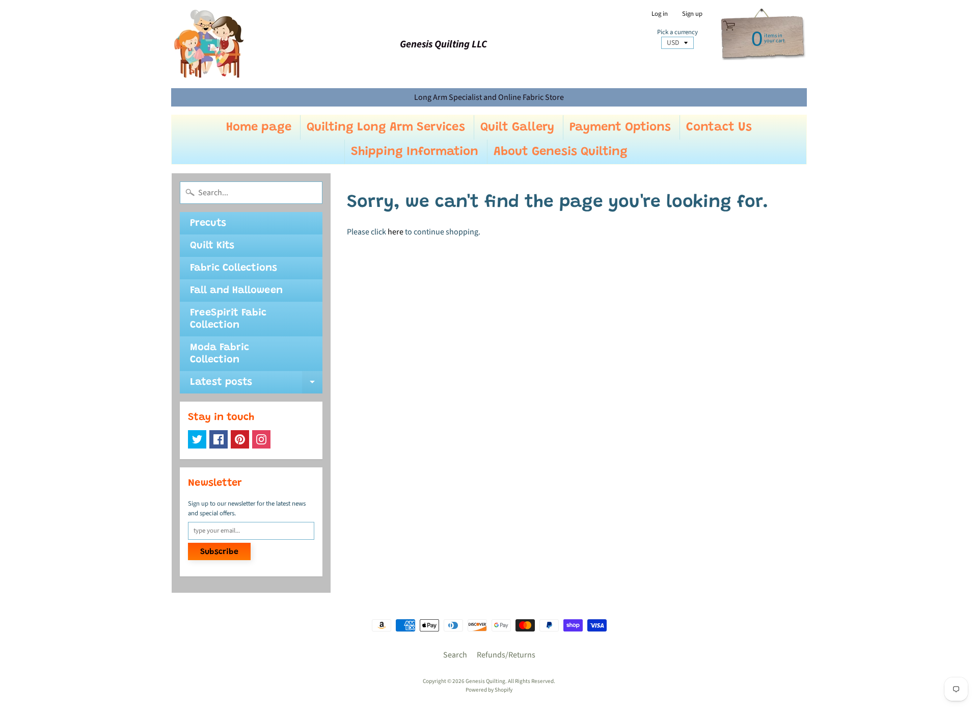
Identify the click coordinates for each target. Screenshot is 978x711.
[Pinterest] (240, 439)
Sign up (692, 14)
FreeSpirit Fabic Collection (228, 319)
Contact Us (719, 127)
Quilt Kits (212, 246)
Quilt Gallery (517, 127)
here (395, 232)
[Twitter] (197, 439)
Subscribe (219, 552)
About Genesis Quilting (561, 152)
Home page (258, 127)
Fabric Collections (233, 268)
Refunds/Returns (506, 655)
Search (455, 655)
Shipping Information (414, 152)
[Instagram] (261, 439)
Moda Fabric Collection (219, 354)
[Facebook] (218, 439)
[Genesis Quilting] (209, 44)
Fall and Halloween (236, 290)
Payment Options (620, 127)
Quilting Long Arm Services (386, 127)
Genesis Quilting (485, 681)
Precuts (208, 223)
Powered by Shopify (489, 690)
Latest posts (256, 385)
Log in (659, 14)
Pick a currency (677, 32)
